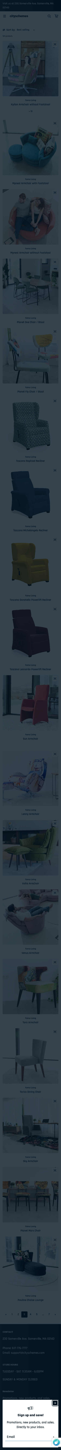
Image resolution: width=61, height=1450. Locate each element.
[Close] (55, 1403)
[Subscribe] (53, 1437)
